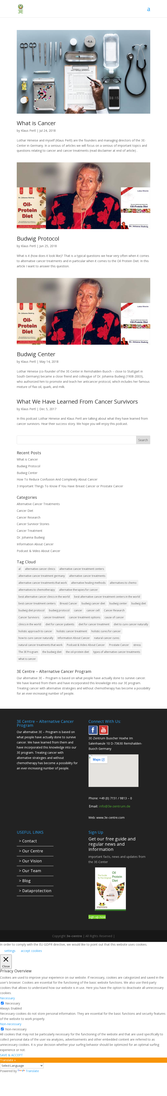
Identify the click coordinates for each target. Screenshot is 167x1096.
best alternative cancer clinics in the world (44, 597)
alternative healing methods (88, 583)
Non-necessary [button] (10, 1024)
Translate (32, 1071)
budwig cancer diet (93, 603)
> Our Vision (30, 860)
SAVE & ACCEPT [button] (11, 1055)
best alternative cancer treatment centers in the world (107, 597)
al (19, 569)
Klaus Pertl (28, 130)
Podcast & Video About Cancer (38, 551)
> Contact (28, 840)
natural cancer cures (106, 638)
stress (137, 645)
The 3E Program (28, 652)
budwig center (118, 603)
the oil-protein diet (77, 652)
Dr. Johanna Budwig (31, 537)
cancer (78, 610)
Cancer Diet (25, 511)
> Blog (25, 880)
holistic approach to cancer (35, 631)
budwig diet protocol (31, 610)
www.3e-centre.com (110, 817)
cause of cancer (114, 617)
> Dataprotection (35, 890)
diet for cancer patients (59, 624)
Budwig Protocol (38, 238)
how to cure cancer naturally (35, 638)
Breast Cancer (68, 603)
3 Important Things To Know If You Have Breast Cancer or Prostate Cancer (70, 486)
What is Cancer (36, 123)
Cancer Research (28, 517)
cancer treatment (54, 617)
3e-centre (74, 936)
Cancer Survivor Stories (33, 524)
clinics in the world (29, 624)
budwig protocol (59, 610)
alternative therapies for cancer (78, 590)
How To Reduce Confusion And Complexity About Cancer (57, 479)
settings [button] (9, 951)
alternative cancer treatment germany (41, 576)
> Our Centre (31, 850)
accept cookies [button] (31, 951)
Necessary (12, 1003)
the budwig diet (52, 652)
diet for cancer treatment (93, 624)
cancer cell (93, 610)
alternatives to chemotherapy (36, 590)
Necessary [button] (7, 998)
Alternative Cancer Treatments (38, 504)
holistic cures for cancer (106, 631)
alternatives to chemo (123, 583)
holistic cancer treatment (72, 631)
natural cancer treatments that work (40, 645)
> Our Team (30, 870)
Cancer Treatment (29, 531)
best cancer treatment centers (36, 603)
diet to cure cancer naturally (131, 624)
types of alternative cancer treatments (116, 652)
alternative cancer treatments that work (42, 583)
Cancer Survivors (28, 617)
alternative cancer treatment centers (81, 569)
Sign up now (97, 917)
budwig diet (138, 603)
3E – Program (48, 678)
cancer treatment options (84, 617)
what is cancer (27, 659)
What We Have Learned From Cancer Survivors (77, 401)
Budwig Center (36, 354)
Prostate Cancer (119, 645)
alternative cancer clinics (40, 569)
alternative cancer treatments (87, 576)
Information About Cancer (35, 544)
